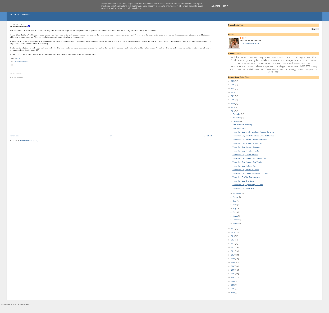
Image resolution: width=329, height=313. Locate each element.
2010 (233, 255)
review (26, 61)
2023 (233, 92)
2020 (233, 104)
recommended (238, 66)
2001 (233, 289)
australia (253, 57)
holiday (264, 60)
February (236, 220)
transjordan (309, 69)
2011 (233, 251)
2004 (233, 277)
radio (303, 63)
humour (275, 60)
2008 (233, 262)
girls (256, 60)
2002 (233, 285)
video (270, 72)
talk (281, 69)
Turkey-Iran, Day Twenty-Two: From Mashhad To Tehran (253, 132)
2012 (233, 247)
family (307, 57)
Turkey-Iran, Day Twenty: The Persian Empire (249, 140)
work (277, 72)
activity (235, 57)
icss (282, 61)
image (289, 60)
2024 (233, 89)
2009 (233, 259)
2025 (233, 85)
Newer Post (14, 136)
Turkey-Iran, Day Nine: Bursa (243, 181)
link (238, 63)
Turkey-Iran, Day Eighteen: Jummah (245, 147)
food (15, 61)
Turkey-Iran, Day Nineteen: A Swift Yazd (247, 143)
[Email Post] (12, 64)
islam (297, 60)
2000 (233, 292)
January (236, 224)
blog (261, 57)
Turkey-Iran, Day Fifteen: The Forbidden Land (249, 158)
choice (280, 57)
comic (288, 57)
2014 (233, 240)
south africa (259, 69)
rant (308, 63)
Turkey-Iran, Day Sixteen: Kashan (245, 155)
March (235, 216)
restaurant (20, 61)
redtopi (250, 67)
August (236, 197)
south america (272, 70)
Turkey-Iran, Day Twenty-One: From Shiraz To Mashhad (253, 136)
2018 (233, 111)
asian (244, 57)
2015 (233, 236)
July (235, 201)
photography (297, 63)
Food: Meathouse (18, 26)
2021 (233, 100)
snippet (241, 69)
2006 (233, 270)
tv (316, 69)
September (237, 193)
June (235, 205)
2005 (233, 274)
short (233, 69)
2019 (233, 107)
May (235, 208)
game (249, 60)
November (237, 118)
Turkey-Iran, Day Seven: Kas (243, 188)
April (235, 212)
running (314, 67)
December (237, 114)
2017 (233, 229)
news (268, 63)
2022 (233, 96)
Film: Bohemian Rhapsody (242, 125)
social (250, 69)
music (260, 63)
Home (111, 136)
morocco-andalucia (248, 63)
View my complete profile (249, 43)
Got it (226, 6)
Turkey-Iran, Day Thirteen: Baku (244, 166)
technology (290, 69)
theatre (301, 69)
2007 (233, 266)
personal (288, 63)
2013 (233, 244)
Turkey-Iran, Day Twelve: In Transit (245, 170)
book (267, 57)
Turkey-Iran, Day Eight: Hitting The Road (247, 185)
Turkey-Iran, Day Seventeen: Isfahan (246, 151)
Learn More (214, 6)
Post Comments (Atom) (29, 140)
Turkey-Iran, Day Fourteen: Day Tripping (247, 162)
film (314, 57)
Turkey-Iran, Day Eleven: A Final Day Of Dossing (250, 173)
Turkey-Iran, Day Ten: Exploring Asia (246, 177)
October (236, 122)
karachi (306, 60)
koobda (313, 60)
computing (298, 57)
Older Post (208, 136)
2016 (233, 232)
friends (241, 60)
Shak (245, 38)
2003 (233, 281)
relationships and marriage (270, 66)
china (274, 58)
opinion (277, 63)
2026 (233, 81)
